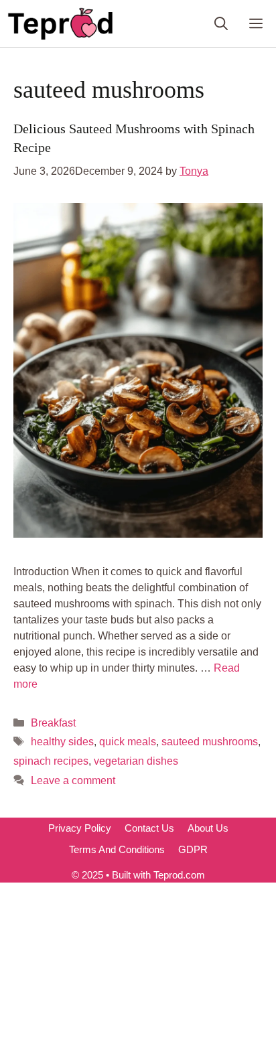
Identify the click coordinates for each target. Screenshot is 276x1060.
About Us (208, 828)
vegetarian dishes (136, 761)
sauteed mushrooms (209, 741)
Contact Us (149, 828)
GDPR (193, 849)
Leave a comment (73, 780)
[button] (221, 23)
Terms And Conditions (117, 849)
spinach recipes (50, 761)
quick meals (127, 741)
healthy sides (62, 741)
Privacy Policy (79, 828)
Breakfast (53, 723)
